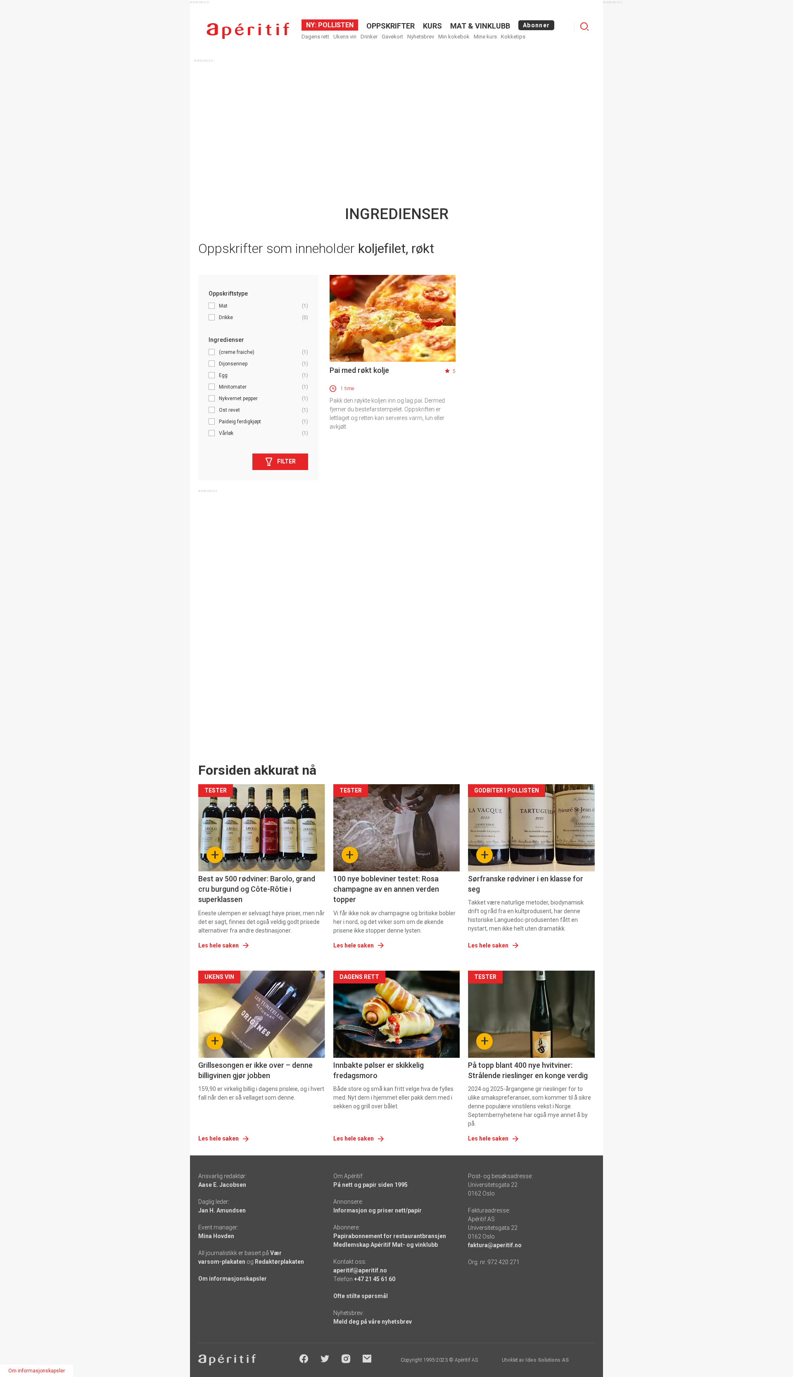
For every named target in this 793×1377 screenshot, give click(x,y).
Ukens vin (344, 36)
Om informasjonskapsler (232, 1278)
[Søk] (584, 26)
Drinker (369, 36)
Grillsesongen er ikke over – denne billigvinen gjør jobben (255, 1070)
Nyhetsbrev (420, 36)
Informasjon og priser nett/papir (377, 1210)
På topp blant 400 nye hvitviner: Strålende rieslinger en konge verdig (528, 1070)
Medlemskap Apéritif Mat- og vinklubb (385, 1244)
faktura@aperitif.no (495, 1245)
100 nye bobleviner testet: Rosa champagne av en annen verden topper (386, 889)
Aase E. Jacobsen (222, 1184)
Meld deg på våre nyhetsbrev (372, 1321)
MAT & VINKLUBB (480, 25)
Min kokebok (454, 36)
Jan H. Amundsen (222, 1210)
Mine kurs (485, 36)
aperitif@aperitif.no (360, 1270)
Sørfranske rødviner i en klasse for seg (525, 883)
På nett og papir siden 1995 (370, 1184)
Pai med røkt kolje (359, 370)
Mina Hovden (216, 1236)
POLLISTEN (335, 25)
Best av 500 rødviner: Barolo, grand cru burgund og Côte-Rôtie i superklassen (256, 889)
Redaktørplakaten (279, 1261)
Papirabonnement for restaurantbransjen (389, 1236)
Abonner (536, 25)
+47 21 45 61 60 (374, 1279)
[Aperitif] (248, 31)
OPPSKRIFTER (390, 25)
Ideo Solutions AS (547, 1360)
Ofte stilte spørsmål (360, 1296)
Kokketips (513, 36)
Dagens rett (315, 36)
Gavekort (392, 36)
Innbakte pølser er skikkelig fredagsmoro (378, 1070)
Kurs (432, 25)
